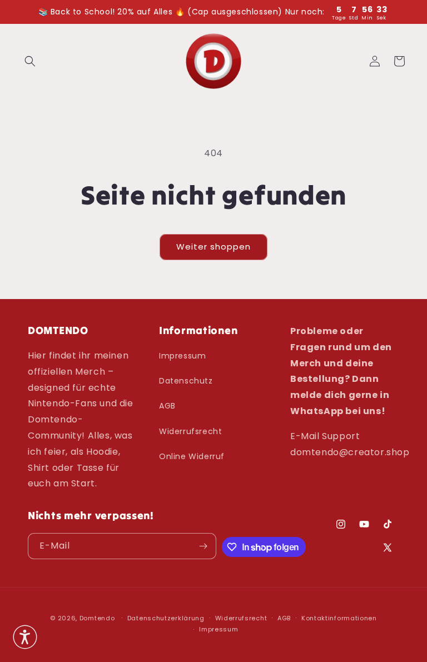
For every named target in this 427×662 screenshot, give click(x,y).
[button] (30, 61)
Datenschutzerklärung (166, 618)
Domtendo (97, 618)
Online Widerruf (192, 456)
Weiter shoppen (213, 246)
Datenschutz (186, 380)
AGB (167, 405)
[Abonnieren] (203, 546)
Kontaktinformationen (339, 618)
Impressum (182, 355)
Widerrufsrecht (190, 431)
